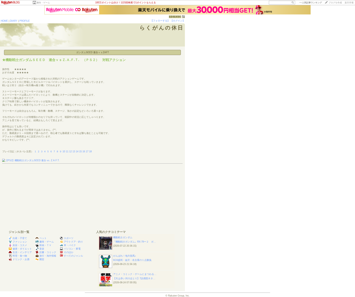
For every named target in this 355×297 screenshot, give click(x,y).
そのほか (68, 252)
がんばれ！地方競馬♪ (124, 255)
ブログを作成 (335, 2)
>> (310, 2)
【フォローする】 (160, 20)
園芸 (41, 259)
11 (67, 151)
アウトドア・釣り (73, 241)
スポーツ (68, 238)
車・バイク (70, 245)
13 (73, 151)
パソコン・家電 (72, 248)
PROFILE (24, 20)
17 (87, 151)
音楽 (41, 248)
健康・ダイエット (22, 248)
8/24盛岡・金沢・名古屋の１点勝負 (132, 260)
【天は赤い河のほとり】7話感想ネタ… (134, 278)
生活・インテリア (22, 252)
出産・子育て (20, 238)
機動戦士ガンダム (122, 237)
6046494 (175, 16)
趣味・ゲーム (43, 2)
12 (70, 151)
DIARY (13, 20)
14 (77, 151)
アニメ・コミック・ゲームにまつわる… (134, 274)
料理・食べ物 (20, 255)
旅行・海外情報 (47, 255)
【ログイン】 (177, 20)
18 (90, 151)
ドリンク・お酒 (21, 259)
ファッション (20, 241)
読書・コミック (47, 252)
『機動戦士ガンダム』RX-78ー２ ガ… (134, 241)
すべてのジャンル (73, 255)
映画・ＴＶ (45, 245)
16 (83, 151)
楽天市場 (349, 2)
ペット (43, 238)
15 (80, 151)
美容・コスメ (20, 245)
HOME (4, 20)
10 (63, 151)
